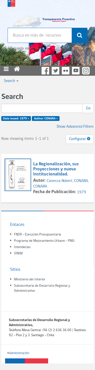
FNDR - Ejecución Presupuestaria (37, 234)
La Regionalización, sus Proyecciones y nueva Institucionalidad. (56, 169)
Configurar (78, 139)
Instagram (86, 70)
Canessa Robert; (60, 181)
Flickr (65, 70)
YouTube (76, 70)
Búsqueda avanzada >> (26, 48)
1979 (81, 192)
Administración (19, 353)
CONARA (40, 186)
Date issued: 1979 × (16, 118)
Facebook (45, 70)
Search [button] (10, 81)
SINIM (18, 253)
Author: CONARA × (46, 118)
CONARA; (81, 181)
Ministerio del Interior (29, 279)
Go (88, 108)
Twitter (55, 70)
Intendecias (22, 247)
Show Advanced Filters (75, 127)
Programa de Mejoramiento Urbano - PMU (44, 241)
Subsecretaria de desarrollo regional (11, 12)
